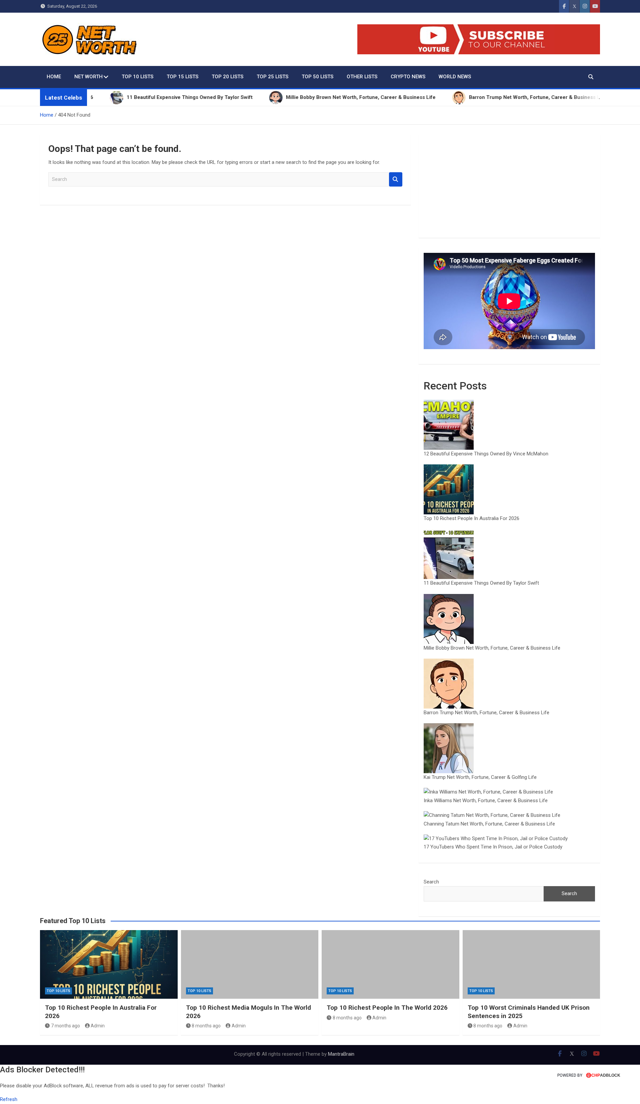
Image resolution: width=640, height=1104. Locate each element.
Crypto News (408, 77)
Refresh (8, 1099)
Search (395, 179)
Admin (98, 1025)
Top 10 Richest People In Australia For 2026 (471, 518)
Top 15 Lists (182, 77)
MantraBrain (341, 1054)
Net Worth (88, 77)
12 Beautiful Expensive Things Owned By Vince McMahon (486, 454)
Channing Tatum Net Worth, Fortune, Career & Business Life (489, 824)
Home (54, 77)
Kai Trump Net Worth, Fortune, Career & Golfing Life (480, 777)
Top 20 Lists (227, 77)
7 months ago (65, 1025)
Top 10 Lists (137, 77)
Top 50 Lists (317, 77)
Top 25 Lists (272, 77)
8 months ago (206, 1025)
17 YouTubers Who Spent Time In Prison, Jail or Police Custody (493, 847)
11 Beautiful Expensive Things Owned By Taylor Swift (481, 583)
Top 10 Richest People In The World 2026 (387, 1007)
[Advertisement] (509, 186)
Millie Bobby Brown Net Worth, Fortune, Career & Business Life (492, 648)
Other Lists (362, 77)
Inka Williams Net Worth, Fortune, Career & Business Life (486, 801)
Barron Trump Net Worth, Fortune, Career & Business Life (486, 713)
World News (455, 77)
